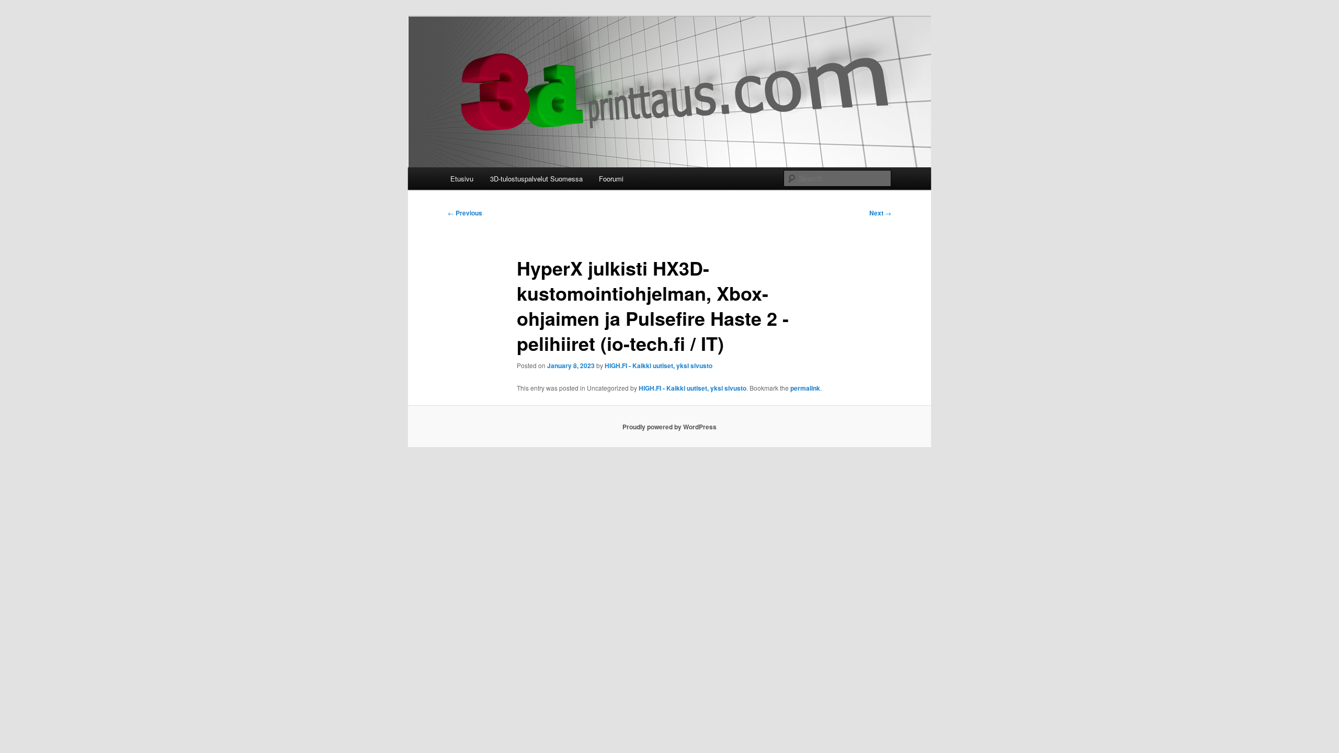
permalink (805, 388)
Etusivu (461, 179)
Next (880, 213)
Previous (465, 213)
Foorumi (611, 179)
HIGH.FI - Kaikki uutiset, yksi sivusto (658, 365)
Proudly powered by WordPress (669, 426)
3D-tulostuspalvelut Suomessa (536, 179)
